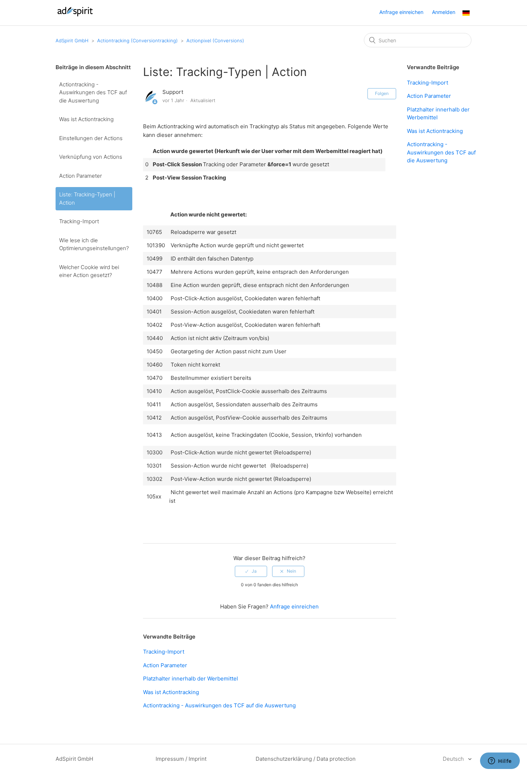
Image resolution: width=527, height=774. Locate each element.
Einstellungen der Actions (91, 138)
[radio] (251, 571)
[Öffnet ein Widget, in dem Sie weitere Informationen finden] (500, 761)
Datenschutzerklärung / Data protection (306, 758)
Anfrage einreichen (401, 12)
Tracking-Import (79, 221)
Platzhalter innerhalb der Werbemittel (190, 678)
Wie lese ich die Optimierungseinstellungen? (94, 244)
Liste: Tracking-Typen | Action (87, 198)
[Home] (75, 16)
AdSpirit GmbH (72, 40)
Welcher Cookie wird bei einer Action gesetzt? (89, 271)
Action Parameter (80, 175)
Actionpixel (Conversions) (215, 40)
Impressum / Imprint (181, 758)
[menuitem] (466, 13)
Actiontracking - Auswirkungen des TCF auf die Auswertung (93, 92)
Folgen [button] (382, 93)
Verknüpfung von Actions (90, 156)
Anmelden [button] (443, 12)
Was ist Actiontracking (86, 119)
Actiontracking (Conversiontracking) (137, 40)
